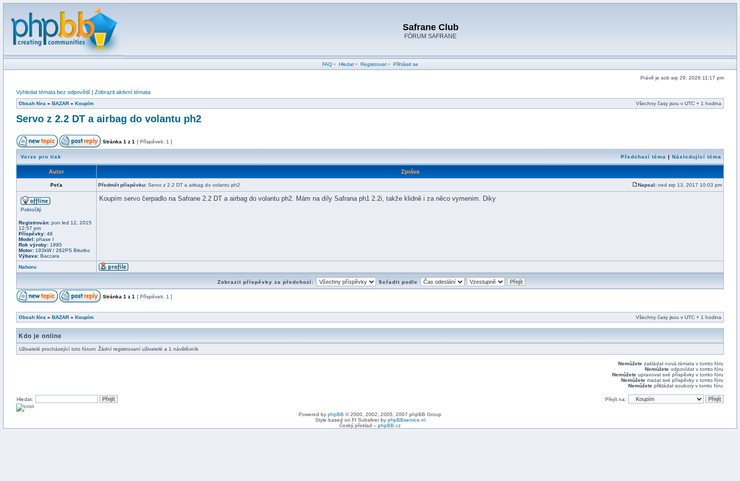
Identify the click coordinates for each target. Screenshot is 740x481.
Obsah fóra (32, 103)
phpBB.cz (389, 425)
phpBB (336, 414)
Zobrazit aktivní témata (123, 92)
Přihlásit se (405, 64)
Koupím (84, 103)
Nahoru (27, 267)
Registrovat (373, 64)
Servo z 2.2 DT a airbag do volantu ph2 (108, 118)
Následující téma (696, 156)
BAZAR (60, 103)
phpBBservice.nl (406, 420)
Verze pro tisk (41, 156)
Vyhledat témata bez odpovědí (53, 92)
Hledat (346, 64)
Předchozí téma (643, 156)
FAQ (327, 64)
